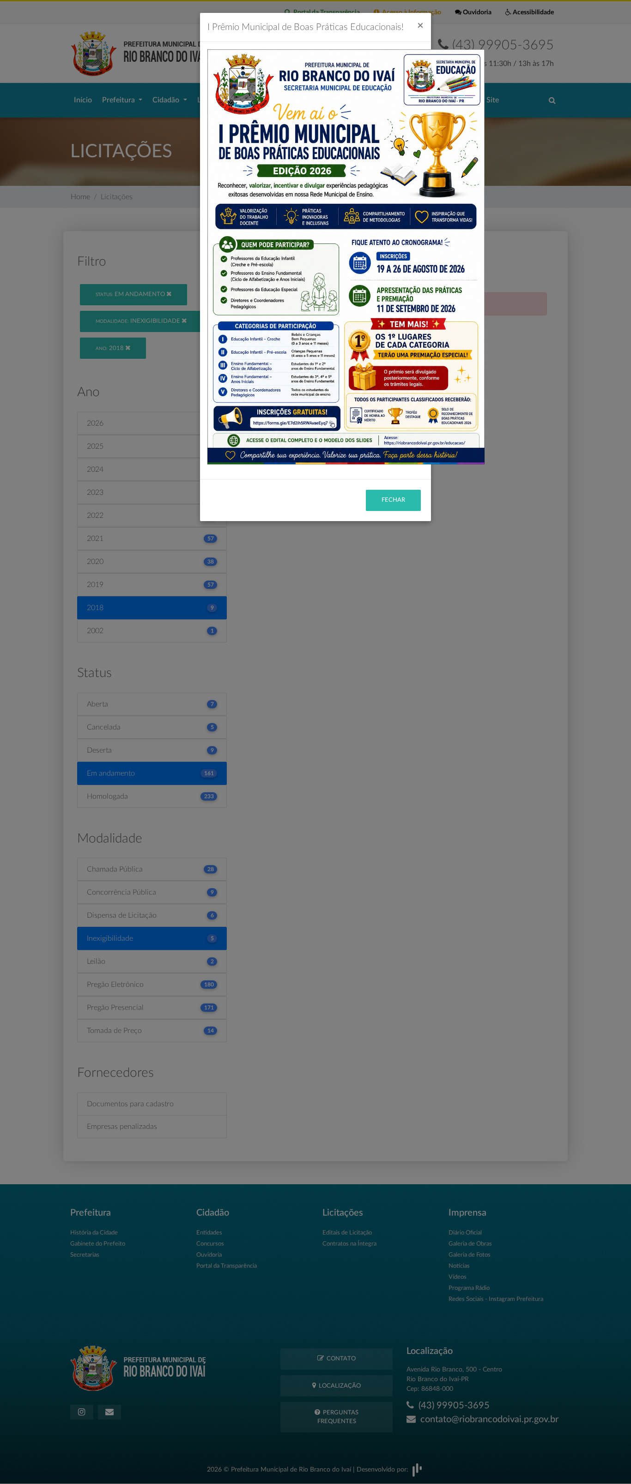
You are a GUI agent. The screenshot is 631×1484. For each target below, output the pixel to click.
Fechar (393, 500)
